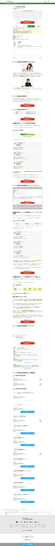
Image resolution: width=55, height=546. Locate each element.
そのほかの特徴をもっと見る (27, 362)
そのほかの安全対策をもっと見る (27, 368)
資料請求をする (27, 22)
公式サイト (27, 411)
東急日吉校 (14, 485)
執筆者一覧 (35, 524)
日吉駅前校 (14, 419)
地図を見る (15, 385)
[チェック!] (41, 380)
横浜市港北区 (15, 4)
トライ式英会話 (19, 41)
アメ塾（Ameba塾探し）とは (17, 524)
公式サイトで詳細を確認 (27, 544)
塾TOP (6, 4)
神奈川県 (12, 4)
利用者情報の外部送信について (25, 526)
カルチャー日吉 (15, 407)
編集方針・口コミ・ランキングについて (27, 524)
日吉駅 (18, 4)
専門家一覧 (39, 524)
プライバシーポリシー (17, 526)
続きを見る (27, 92)
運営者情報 (43, 524)
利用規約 (11, 526)
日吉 (13, 497)
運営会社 (32, 526)
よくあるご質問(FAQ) (42, 526)
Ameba (24, 536)
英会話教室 (9, 4)
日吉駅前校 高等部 (15, 378)
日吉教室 (14, 462)
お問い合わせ (36, 526)
